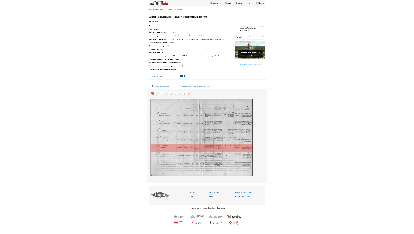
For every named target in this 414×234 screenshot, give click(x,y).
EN (250, 3)
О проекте (192, 192)
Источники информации (243, 192)
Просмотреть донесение (160, 86)
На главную (214, 3)
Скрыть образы (157, 76)
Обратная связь (214, 192)
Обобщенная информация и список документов (195, 86)
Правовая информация (243, 196)
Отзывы (191, 196)
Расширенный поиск (156, 9)
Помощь (212, 196)
